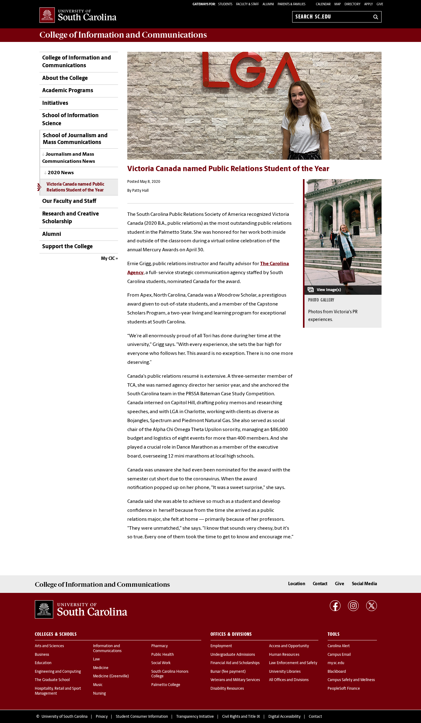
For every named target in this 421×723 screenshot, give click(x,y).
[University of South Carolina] (81, 609)
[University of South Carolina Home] (77, 15)
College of (123, 34)
